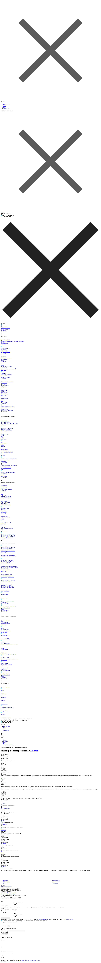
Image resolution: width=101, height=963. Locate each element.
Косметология (4, 443)
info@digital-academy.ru (6, 886)
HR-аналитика (4, 359)
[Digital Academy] (3, 875)
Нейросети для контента (6, 366)
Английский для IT (5, 568)
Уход (2, 442)
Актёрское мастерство (6, 496)
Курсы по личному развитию (7, 601)
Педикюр (3, 446)
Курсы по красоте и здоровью (7, 406)
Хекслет (34, 750)
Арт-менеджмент (5, 385)
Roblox (2, 621)
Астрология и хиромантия (7, 528)
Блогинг (2, 648)
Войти (2, 908)
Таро (2, 529)
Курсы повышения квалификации (9, 458)
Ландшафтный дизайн (6, 522)
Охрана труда (4, 462)
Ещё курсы (3, 344)
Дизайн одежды (4, 516)
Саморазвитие (4, 602)
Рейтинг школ (6, 104)
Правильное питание (5, 429)
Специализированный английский (9, 566)
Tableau (2, 360)
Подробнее (3, 820)
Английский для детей (6, 585)
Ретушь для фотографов (6, 489)
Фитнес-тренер (4, 450)
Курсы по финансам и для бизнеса (9, 465)
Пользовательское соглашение (8, 894)
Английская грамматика (6, 549)
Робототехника (4, 622)
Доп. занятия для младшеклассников (9, 658)
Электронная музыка (5, 504)
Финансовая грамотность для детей (9, 644)
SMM (2, 375)
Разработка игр (4, 398)
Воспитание (3, 669)
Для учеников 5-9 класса (6, 664)
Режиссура (3, 495)
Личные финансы (5, 603)
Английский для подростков (7, 575)
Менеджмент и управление (7, 381)
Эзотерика (3, 527)
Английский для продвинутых (8, 536)
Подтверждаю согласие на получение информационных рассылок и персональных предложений (25, 920)
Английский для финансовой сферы (9, 567)
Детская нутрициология (6, 430)
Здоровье (3, 455)
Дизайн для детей (5, 629)
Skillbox (2, 852)
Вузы (4, 106)
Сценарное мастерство (6, 497)
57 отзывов (4, 824)
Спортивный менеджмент (7, 452)
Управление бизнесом (6, 466)
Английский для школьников (7, 586)
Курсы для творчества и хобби (8, 472)
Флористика (3, 512)
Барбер (2, 437)
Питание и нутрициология (7, 410)
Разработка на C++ (5, 343)
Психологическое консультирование (9, 423)
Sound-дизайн (4, 476)
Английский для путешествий (8, 580)
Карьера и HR (4, 390)
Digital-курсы (4, 326)
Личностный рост (5, 421)
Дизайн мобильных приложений (8, 368)
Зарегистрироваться (5, 918)
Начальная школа (5, 657)
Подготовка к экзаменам (6, 574)
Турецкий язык (4, 598)
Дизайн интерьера (5, 508)
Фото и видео (4, 473)
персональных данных (68, 919)
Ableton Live (3, 503)
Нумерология (4, 531)
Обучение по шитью (5, 517)
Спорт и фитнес (4, 449)
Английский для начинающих (8, 535)
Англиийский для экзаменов (7, 577)
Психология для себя (5, 422)
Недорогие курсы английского (8, 551)
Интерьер (3, 509)
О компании (6, 108)
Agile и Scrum (4, 383)
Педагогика (3, 461)
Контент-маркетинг (5, 377)
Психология (3, 407)
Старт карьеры (4, 392)
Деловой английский (5, 570)
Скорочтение (4, 660)
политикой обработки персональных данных (29, 960)
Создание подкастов (5, 352)
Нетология (3, 830)
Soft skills (3, 642)
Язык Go (3, 342)
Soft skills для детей (5, 643)
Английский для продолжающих (8, 556)
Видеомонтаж (4, 350)
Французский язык (5, 591)
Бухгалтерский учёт (5, 460)
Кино (2, 474)
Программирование (5, 328)
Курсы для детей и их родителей (8, 606)
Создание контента (5, 329)
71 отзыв (4, 847)
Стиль (2, 436)
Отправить (3, 961)
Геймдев (2, 399)
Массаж (2, 445)
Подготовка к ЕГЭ (5, 610)
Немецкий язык (4, 594)
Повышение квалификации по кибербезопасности (12, 341)
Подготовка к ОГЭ (5, 638)
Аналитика (3, 330)
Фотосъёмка (3, 349)
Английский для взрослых (7, 548)
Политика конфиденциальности (8, 892)
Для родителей (4, 668)
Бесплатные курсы (5, 673)
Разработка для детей (5, 623)
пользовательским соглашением (43, 919)
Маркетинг (3, 373)
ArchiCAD (3, 510)
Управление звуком (5, 502)
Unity (2, 401)
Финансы (3, 469)
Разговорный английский (7, 537)
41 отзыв (4, 803)
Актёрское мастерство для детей (8, 654)
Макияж (2, 435)
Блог (4, 107)
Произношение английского (7, 561)
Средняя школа (4, 663)
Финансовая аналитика (6, 358)
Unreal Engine (4, 402)
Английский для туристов (7, 581)
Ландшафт (3, 523)
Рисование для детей (5, 630)
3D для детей (4, 632)
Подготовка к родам (5, 670)
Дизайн (2, 365)
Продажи (3, 384)
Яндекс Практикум (5, 808)
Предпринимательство (6, 468)
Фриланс (3, 391)
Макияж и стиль (4, 409)
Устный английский (5, 562)
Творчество (3, 652)
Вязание (2, 519)
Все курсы (5, 880)
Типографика (4, 367)
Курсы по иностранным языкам (8, 534)
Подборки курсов (56, 880)
